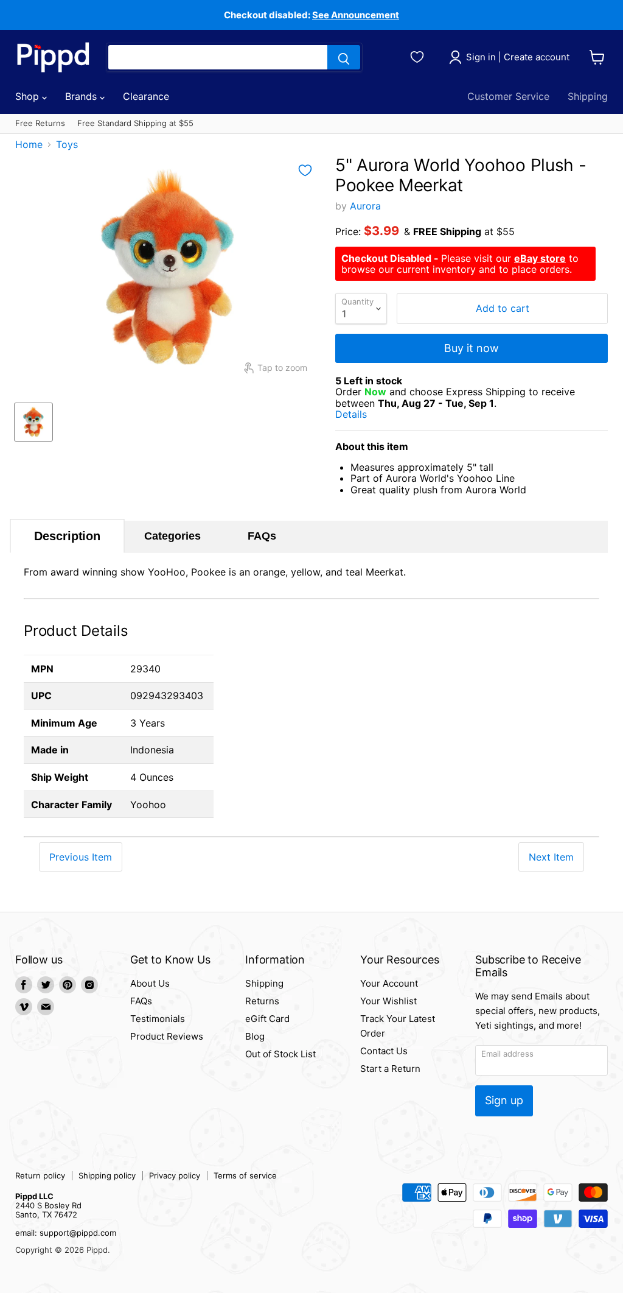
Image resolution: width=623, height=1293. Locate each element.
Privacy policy (174, 1175)
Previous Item (80, 857)
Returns (262, 1001)
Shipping (588, 96)
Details (365, 414)
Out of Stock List (280, 1054)
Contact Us (384, 1051)
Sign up (504, 1100)
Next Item (551, 857)
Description (67, 536)
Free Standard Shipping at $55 (135, 123)
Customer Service (508, 96)
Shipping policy (107, 1175)
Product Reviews (166, 1036)
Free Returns (40, 123)
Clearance (146, 96)
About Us (150, 983)
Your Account (389, 983)
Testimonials (157, 1018)
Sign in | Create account (517, 57)
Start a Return (390, 1068)
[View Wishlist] (419, 55)
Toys (67, 144)
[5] (33, 422)
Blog (255, 1036)
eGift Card (267, 1018)
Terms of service (245, 1175)
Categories (172, 536)
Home (29, 144)
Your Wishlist (388, 1001)
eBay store (540, 258)
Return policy (40, 1175)
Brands (82, 96)
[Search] (343, 57)
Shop (28, 96)
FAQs (262, 536)
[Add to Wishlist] (305, 170)
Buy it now (471, 348)
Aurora (365, 206)
